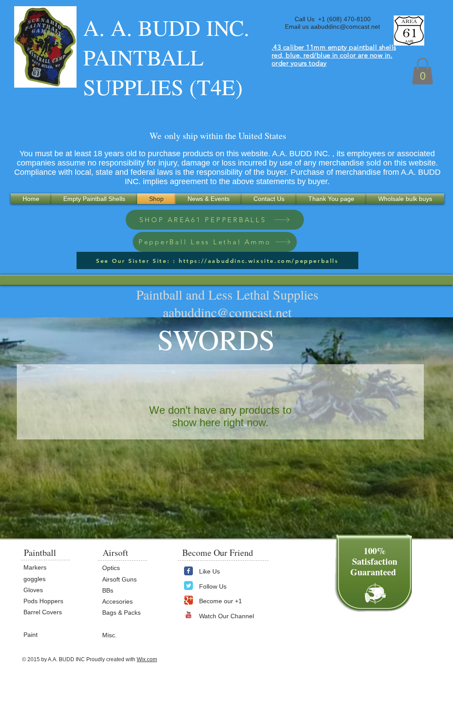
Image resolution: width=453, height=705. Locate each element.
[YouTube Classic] (188, 614)
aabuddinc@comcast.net (345, 26)
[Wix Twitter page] (188, 585)
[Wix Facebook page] (188, 570)
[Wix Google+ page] (188, 600)
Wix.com (147, 659)
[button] (422, 71)
